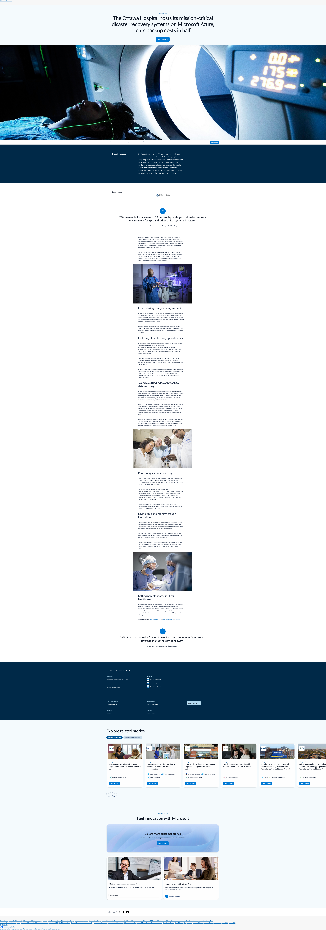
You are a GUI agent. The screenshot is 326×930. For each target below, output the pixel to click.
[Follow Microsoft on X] (119, 912)
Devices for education (120, 921)
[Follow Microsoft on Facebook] (123, 912)
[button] (163, 39)
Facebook (169, 619)
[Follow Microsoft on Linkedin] (127, 912)
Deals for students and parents (194, 921)
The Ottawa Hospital (155, 619)
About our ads (56, 929)
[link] (112, 142)
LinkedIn (177, 619)
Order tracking (93, 921)
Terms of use (41, 929)
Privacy (26, 929)
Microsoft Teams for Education (134, 921)
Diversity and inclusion (215, 923)
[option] (114, 737)
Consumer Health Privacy (7, 929)
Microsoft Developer (76, 923)
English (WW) (3, 925)
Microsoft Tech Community (116, 923)
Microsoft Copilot (20, 921)
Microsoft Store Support (67, 921)
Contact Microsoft (19, 929)
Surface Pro (12, 921)
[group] (125, 765)
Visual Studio (166, 923)
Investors (206, 923)
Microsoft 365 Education (150, 921)
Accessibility (225, 923)
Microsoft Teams (65, 923)
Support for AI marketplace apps (100, 923)
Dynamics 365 (25, 923)
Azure (18, 923)
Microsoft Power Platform (144, 923)
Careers (172, 923)
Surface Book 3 (4, 921)
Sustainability (232, 923)
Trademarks (48, 929)
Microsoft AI (3, 923)
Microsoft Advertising (43, 923)
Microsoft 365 (29, 921)
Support (99, 921)
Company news (188, 923)
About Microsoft (179, 923)
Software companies (156, 923)
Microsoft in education (108, 921)
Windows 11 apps (37, 921)
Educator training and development (176, 921)
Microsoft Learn (86, 923)
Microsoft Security (12, 923)
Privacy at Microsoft (198, 923)
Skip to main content (6, 1)
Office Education (161, 921)
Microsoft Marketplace (130, 923)
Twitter (165, 619)
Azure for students (208, 921)
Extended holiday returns (81, 921)
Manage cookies (33, 929)
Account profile (47, 921)
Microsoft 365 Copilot (55, 923)
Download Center (56, 921)
